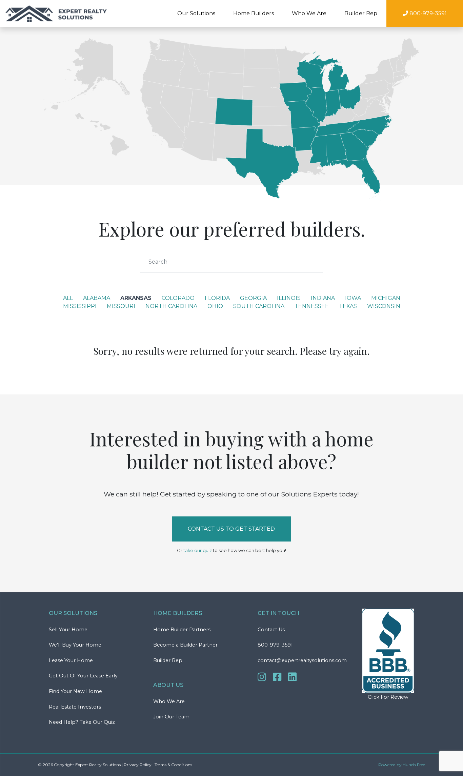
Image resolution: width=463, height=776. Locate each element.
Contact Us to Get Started (231, 529)
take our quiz (197, 550)
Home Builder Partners (181, 630)
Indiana (323, 298)
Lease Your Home (71, 660)
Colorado (178, 298)
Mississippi (80, 306)
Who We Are (169, 701)
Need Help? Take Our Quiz (82, 722)
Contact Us (271, 630)
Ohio (215, 306)
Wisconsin (383, 306)
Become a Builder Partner (185, 645)
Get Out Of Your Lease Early (83, 676)
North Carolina (171, 306)
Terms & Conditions (173, 764)
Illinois (289, 298)
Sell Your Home (68, 630)
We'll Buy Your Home (75, 645)
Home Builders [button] (253, 13)
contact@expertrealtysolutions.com (302, 660)
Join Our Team (171, 717)
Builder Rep (360, 13)
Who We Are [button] (309, 13)
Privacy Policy (138, 764)
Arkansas (136, 298)
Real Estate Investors (75, 707)
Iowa (353, 298)
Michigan (385, 298)
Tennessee (312, 306)
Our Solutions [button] (196, 13)
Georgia (253, 298)
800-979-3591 (275, 645)
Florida (217, 298)
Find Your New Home (75, 691)
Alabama (96, 298)
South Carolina (258, 306)
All (68, 298)
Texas (348, 306)
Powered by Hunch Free (401, 764)
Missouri (121, 306)
